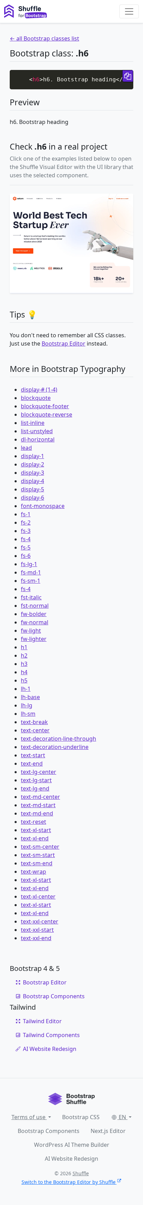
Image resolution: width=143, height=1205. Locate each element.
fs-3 (26, 531)
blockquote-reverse (46, 414)
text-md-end (37, 813)
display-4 (32, 481)
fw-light (31, 630)
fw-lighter (34, 639)
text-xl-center (38, 896)
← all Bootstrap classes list (44, 38)
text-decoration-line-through (58, 738)
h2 (24, 655)
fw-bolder (34, 614)
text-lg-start (36, 780)
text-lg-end (35, 788)
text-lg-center (38, 772)
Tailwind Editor (42, 1021)
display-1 (32, 456)
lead (26, 448)
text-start (33, 755)
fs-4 (26, 539)
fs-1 (26, 514)
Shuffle (81, 1173)
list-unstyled (37, 431)
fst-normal (35, 605)
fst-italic (31, 597)
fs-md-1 (31, 572)
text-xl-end (35, 838)
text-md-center (40, 797)
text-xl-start (36, 830)
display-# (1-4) (39, 389)
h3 (24, 664)
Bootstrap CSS (81, 1117)
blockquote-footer (45, 406)
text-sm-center (40, 846)
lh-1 (26, 689)
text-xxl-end (36, 938)
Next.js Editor (108, 1131)
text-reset (33, 821)
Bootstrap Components (54, 996)
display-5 (32, 489)
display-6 (32, 497)
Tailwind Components (51, 1035)
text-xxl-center (39, 921)
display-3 (32, 472)
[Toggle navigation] (129, 11)
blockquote (36, 398)
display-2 (32, 464)
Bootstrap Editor (63, 343)
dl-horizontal (37, 439)
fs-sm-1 (30, 580)
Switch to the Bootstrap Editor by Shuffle (69, 1182)
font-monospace (43, 506)
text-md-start (38, 805)
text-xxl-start (37, 930)
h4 (24, 672)
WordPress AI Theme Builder (71, 1145)
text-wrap (33, 871)
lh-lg (26, 705)
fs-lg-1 (29, 564)
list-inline (32, 423)
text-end (32, 763)
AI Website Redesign (49, 1049)
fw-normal (34, 622)
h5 (24, 680)
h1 (24, 647)
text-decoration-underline (55, 747)
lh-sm (28, 713)
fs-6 (26, 556)
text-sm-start (38, 855)
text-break (34, 722)
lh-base (30, 697)
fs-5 (26, 547)
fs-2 (26, 522)
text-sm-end (36, 863)
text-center (35, 730)
